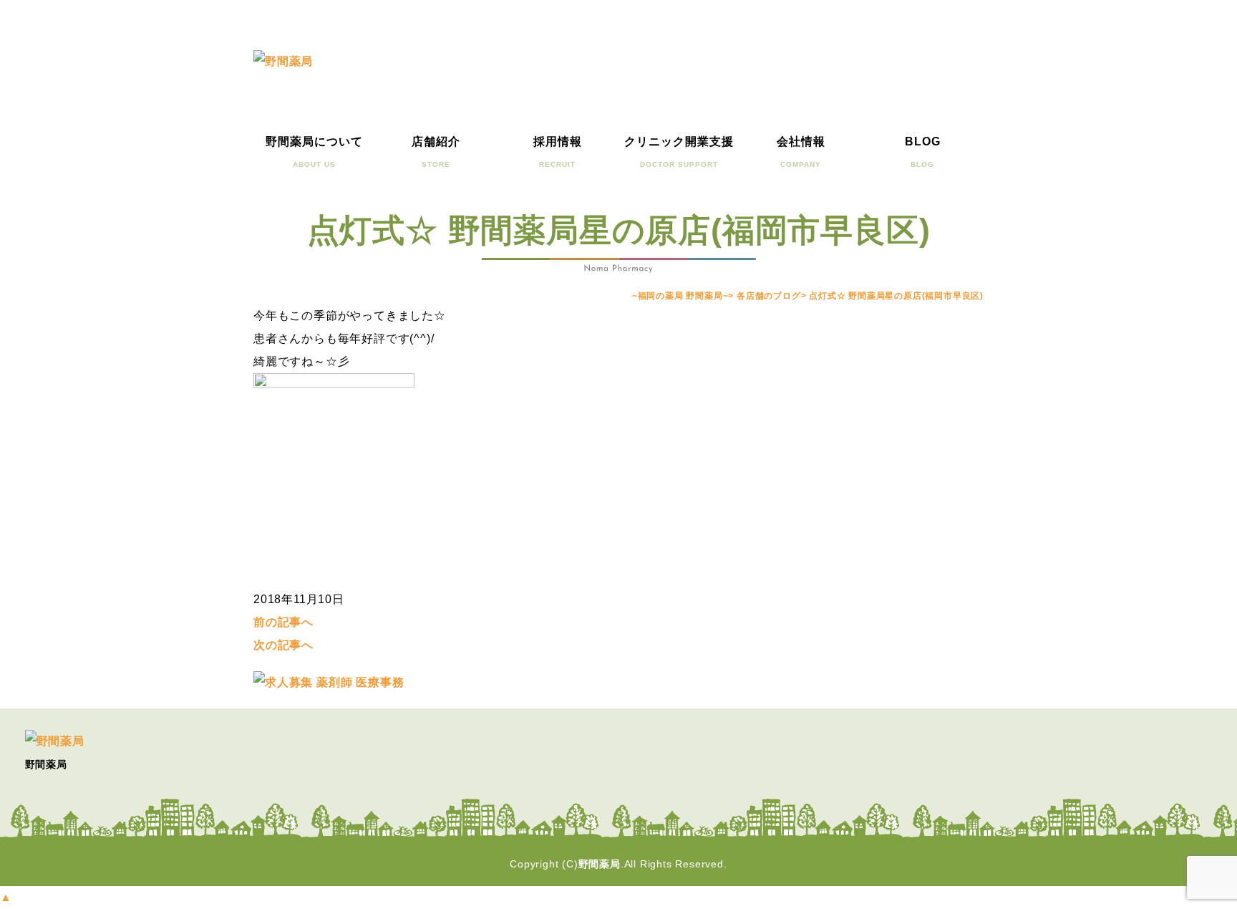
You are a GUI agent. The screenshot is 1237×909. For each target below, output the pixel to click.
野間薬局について (314, 151)
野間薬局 (599, 864)
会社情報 (801, 151)
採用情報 (557, 151)
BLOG (923, 151)
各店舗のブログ (769, 296)
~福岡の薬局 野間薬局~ (680, 296)
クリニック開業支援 (679, 151)
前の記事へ (283, 622)
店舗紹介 (436, 151)
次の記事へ (283, 645)
